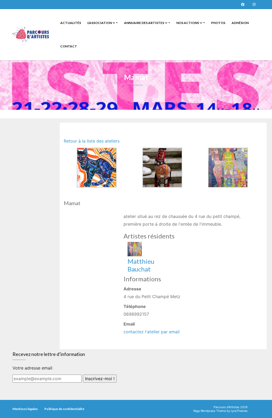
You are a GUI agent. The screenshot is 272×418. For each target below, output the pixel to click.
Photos (218, 23)
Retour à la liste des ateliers (92, 141)
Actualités (70, 23)
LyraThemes (239, 411)
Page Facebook (242, 4)
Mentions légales (25, 409)
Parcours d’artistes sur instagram (254, 4)
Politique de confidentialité (64, 409)
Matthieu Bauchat (141, 265)
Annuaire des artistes (144, 23)
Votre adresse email (32, 368)
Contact (68, 46)
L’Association (99, 23)
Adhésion (240, 23)
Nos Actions (187, 23)
